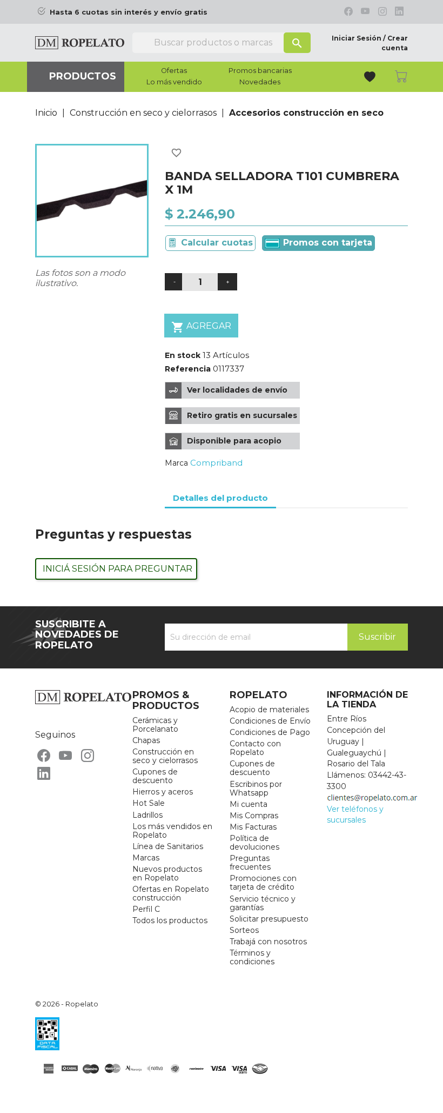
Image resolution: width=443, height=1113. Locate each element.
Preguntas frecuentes (250, 862)
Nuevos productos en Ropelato (167, 873)
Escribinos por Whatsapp (256, 788)
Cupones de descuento (155, 776)
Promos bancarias (260, 71)
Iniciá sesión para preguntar (117, 569)
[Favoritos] (371, 78)
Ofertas (174, 71)
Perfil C (146, 909)
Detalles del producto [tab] (220, 498)
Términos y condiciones (252, 957)
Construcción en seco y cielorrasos (165, 756)
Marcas (145, 858)
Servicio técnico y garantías (263, 903)
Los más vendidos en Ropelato (172, 831)
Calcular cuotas (217, 242)
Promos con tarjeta (326, 242)
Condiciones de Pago (270, 732)
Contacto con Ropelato (255, 748)
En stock (182, 355)
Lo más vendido (174, 82)
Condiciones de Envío (270, 721)
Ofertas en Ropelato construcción (170, 893)
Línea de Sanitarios (167, 846)
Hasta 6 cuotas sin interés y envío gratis (128, 12)
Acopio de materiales (269, 709)
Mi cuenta (248, 804)
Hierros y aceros (162, 792)
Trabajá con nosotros (268, 941)
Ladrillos (147, 815)
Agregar (201, 327)
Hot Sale (148, 803)
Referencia (188, 369)
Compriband (216, 463)
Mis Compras (254, 815)
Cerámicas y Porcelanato (155, 725)
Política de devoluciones (254, 842)
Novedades (259, 82)
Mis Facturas (253, 827)
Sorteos (244, 930)
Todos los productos (169, 920)
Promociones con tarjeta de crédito (263, 882)
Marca (176, 463)
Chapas (146, 740)
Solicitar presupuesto (269, 919)
